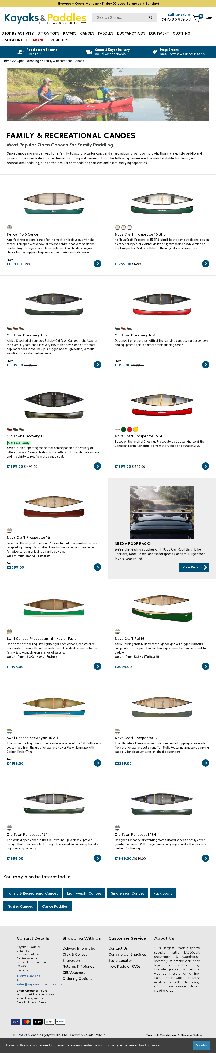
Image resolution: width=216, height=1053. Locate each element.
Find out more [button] (149, 1045)
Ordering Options (77, 979)
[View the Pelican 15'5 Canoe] (97, 266)
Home (7, 61)
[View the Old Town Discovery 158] (97, 367)
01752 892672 (176, 20)
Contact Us (118, 948)
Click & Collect (74, 955)
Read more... (163, 991)
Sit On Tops (48, 33)
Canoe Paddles (55, 906)
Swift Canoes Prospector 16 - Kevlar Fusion (42, 638)
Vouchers (59, 40)
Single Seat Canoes (127, 893)
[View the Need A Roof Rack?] (194, 567)
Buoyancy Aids (131, 33)
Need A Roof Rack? (133, 543)
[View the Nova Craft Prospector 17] (205, 766)
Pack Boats (163, 893)
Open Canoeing (28, 61)
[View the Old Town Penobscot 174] (97, 861)
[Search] (151, 18)
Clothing (181, 33)
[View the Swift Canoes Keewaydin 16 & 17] (97, 766)
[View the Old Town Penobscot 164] (205, 861)
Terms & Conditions (161, 1035)
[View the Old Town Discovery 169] (205, 367)
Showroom (71, 961)
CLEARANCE (36, 40)
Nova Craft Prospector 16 (28, 537)
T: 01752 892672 (28, 976)
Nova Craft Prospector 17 (136, 738)
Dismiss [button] (201, 1045)
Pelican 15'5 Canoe (22, 234)
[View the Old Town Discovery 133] (97, 469)
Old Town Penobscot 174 (27, 834)
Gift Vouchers (73, 973)
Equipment (159, 33)
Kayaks (70, 33)
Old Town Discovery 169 (135, 335)
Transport (12, 40)
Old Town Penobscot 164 (135, 834)
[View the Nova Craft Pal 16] (205, 669)
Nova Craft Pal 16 (129, 638)
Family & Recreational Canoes (32, 893)
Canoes (87, 33)
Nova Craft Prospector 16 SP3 (140, 436)
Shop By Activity (17, 33)
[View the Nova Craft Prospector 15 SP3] (205, 266)
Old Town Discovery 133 (26, 436)
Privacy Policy (191, 1035)
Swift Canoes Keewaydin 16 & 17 (33, 738)
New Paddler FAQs (124, 967)
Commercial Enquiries (127, 955)
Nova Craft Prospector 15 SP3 (140, 234)
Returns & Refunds (78, 967)
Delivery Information (79, 948)
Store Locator (120, 961)
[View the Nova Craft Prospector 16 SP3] (205, 469)
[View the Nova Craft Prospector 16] (97, 570)
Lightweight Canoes (84, 893)
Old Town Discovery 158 (27, 335)
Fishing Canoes (20, 906)
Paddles (105, 33)
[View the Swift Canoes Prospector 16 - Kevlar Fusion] (97, 669)
